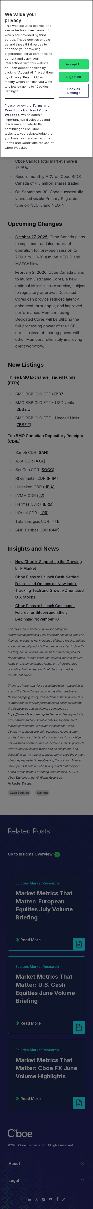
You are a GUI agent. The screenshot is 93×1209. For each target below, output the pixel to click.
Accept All (74, 64)
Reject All (73, 77)
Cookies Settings (73, 91)
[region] (46, 78)
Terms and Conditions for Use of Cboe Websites (27, 110)
